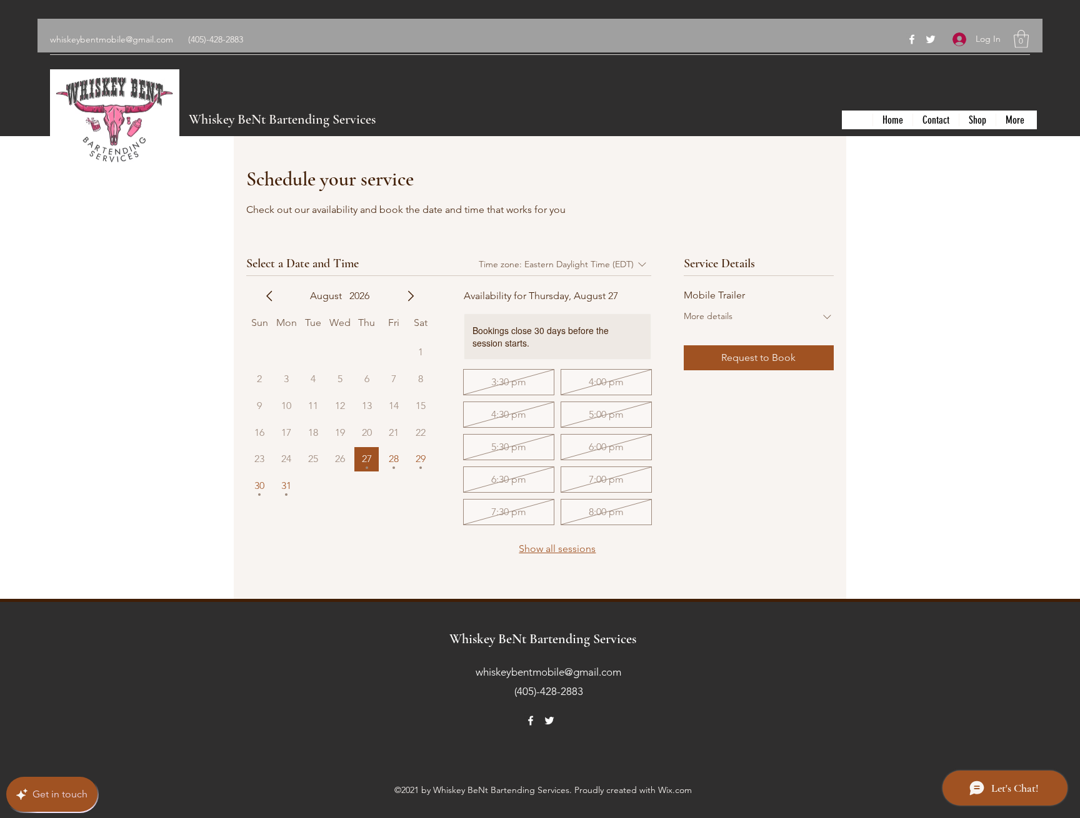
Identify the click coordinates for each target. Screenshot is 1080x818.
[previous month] (269, 295)
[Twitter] (930, 39)
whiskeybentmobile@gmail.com (111, 39)
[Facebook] (912, 39)
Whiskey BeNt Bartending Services (282, 119)
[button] (1021, 39)
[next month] (410, 295)
